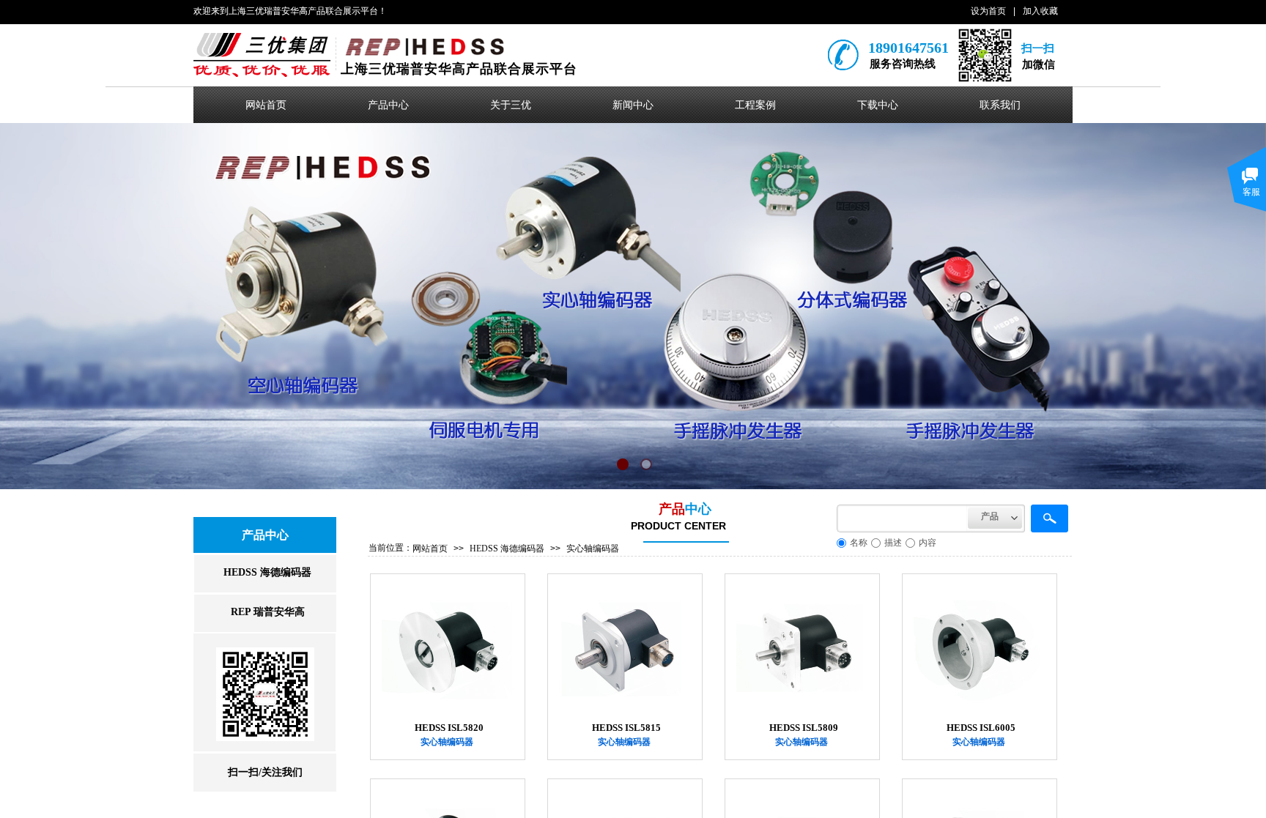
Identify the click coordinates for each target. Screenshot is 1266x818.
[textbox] (902, 518)
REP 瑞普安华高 (268, 611)
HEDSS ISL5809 (803, 727)
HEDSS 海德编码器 (507, 548)
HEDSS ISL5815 (626, 727)
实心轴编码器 (592, 548)
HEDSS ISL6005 (981, 727)
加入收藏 (1040, 11)
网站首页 (430, 548)
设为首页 (988, 11)
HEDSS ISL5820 (449, 727)
